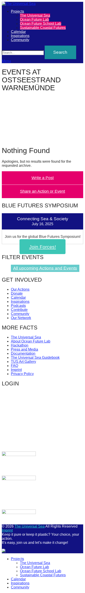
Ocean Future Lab (34, 19)
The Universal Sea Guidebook (35, 357)
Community (20, 40)
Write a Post (43, 177)
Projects (17, 11)
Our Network (21, 318)
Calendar (18, 32)
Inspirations (20, 36)
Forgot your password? (19, 442)
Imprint (16, 370)
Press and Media (24, 349)
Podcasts (18, 306)
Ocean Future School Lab (40, 23)
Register (63, 432)
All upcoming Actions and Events (45, 268)
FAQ (14, 366)
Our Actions (20, 289)
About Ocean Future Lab (30, 341)
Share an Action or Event (42, 191)
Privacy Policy (22, 374)
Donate (17, 293)
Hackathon (19, 345)
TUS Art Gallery (23, 362)
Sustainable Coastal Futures (43, 28)
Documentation (23, 353)
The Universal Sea (35, 15)
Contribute (19, 310)
